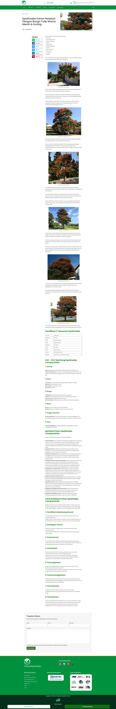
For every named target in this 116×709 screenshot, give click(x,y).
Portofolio (38, 7)
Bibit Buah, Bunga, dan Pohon (30, 677)
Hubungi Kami (60, 7)
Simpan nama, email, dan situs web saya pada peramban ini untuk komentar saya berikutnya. (47, 645)
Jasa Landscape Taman (29, 679)
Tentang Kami (52, 7)
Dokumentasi (27, 683)
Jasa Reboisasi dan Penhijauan (30, 681)
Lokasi (74, 1)
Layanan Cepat (50, 2)
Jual (24, 7)
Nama (28, 622)
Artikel (25, 685)
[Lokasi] (71, 3)
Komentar (29, 628)
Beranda (23, 10)
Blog (44, 7)
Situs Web (71, 622)
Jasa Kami (30, 7)
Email (49, 622)
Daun (49, 382)
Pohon (65, 144)
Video (25, 687)
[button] (93, 7)
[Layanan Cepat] (44, 3)
